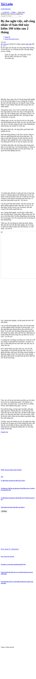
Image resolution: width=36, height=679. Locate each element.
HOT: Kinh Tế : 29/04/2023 (10, 549)
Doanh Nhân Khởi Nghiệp (12, 39)
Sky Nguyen (5, 44)
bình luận (29, 44)
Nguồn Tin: (4, 432)
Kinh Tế (7, 37)
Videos (13, 12)
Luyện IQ (5, 12)
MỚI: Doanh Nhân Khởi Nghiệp (11, 470)
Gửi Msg (4, 511)
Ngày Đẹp (21, 12)
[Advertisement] (18, 79)
